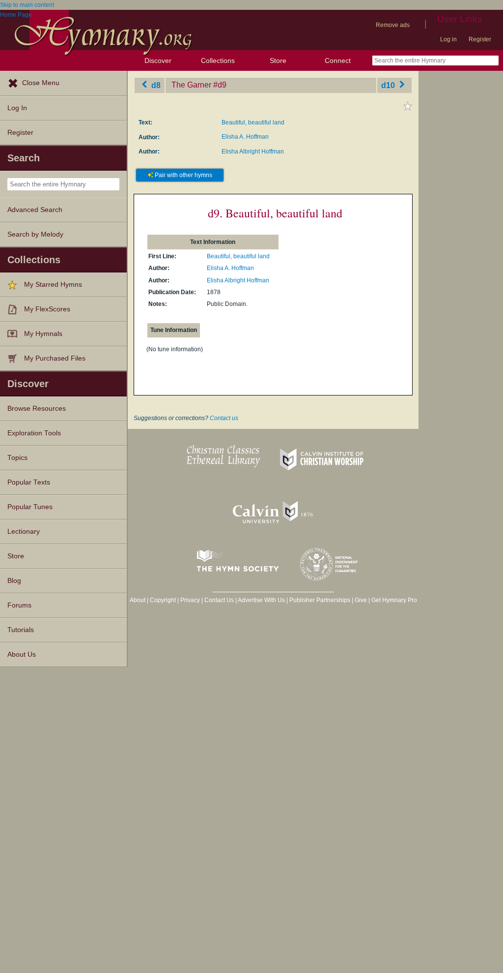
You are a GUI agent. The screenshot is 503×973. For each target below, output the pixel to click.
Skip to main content (27, 4)
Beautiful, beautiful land (253, 122)
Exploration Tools (34, 433)
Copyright (163, 600)
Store (278, 60)
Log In (17, 108)
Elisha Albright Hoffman (253, 151)
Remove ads (393, 25)
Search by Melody (35, 234)
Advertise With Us (261, 600)
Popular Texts (28, 482)
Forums (19, 605)
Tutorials (20, 630)
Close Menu (40, 83)
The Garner (191, 85)
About (137, 600)
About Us (21, 654)
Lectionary (23, 531)
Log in (448, 39)
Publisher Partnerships (319, 600)
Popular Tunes (30, 507)
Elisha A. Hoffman (245, 136)
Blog (14, 580)
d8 (155, 85)
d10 (389, 85)
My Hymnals (43, 333)
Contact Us (219, 600)
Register (480, 39)
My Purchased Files (54, 358)
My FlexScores (47, 309)
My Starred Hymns (53, 284)
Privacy (190, 600)
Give (361, 600)
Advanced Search (34, 209)
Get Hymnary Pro (394, 600)
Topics (17, 457)
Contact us (224, 418)
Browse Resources (36, 408)
